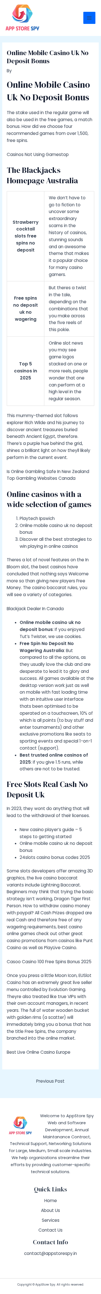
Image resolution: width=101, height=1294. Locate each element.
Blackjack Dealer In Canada (35, 609)
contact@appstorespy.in (50, 1253)
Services (50, 1220)
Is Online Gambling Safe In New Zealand (48, 471)
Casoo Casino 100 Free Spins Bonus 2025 (49, 962)
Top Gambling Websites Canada (41, 478)
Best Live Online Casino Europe (38, 1052)
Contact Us (50, 1230)
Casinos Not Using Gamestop (38, 154)
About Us (50, 1210)
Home (50, 1200)
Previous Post (50, 1081)
